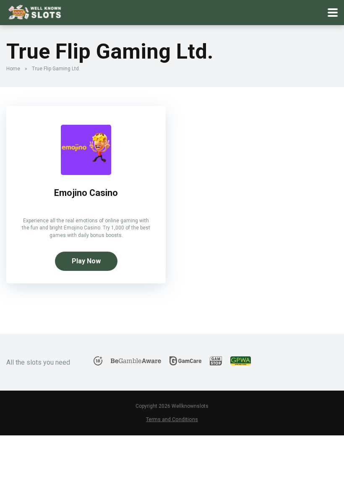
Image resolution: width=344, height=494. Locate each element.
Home (13, 69)
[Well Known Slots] (34, 11)
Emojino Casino (86, 193)
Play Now (86, 261)
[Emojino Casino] (86, 173)
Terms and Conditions (172, 419)
